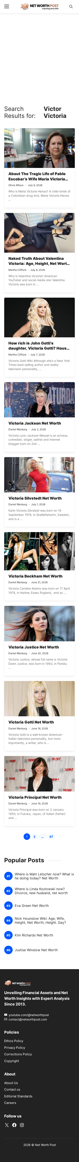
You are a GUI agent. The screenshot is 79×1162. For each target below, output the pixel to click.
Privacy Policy (14, 1048)
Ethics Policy (13, 1041)
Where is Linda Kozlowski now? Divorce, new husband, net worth (41, 891)
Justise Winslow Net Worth (36, 950)
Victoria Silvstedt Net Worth (35, 498)
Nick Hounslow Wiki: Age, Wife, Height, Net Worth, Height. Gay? (40, 921)
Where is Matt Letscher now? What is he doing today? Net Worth (44, 876)
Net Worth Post (45, 1145)
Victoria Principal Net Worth (35, 797)
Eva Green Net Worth (32, 906)
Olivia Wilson (16, 185)
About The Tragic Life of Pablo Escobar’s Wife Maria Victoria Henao (37, 179)
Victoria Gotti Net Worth (31, 722)
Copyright (11, 1061)
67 (53, 837)
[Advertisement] (39, 58)
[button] (71, 6)
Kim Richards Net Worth (34, 935)
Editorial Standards (18, 1096)
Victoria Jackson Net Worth (34, 423)
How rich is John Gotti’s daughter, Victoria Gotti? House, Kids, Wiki (39, 348)
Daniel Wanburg (17, 429)
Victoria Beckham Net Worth (35, 576)
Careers (10, 1103)
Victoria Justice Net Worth (33, 647)
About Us (11, 1083)
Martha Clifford (17, 269)
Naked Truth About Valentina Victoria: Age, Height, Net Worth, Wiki (39, 263)
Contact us (12, 1089)
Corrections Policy (18, 1054)
